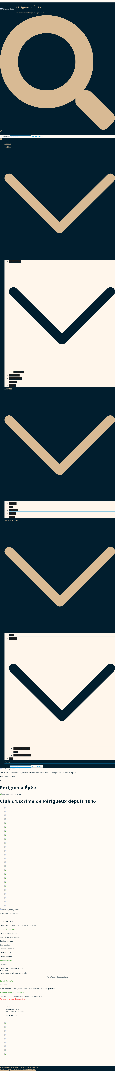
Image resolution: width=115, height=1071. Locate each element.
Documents (18, 372)
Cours (11, 635)
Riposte (12, 513)
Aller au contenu (6, 1)
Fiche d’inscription (21, 748)
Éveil (11, 507)
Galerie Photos (15, 378)
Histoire (12, 385)
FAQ (11, 758)
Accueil (7, 143)
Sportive (13, 503)
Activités (8, 389)
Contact (7, 762)
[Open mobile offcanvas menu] (4, 134)
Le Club (7, 147)
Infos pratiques (11, 520)
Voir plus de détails (11, 1019)
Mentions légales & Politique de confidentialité (18, 1070)
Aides (15, 752)
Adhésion (13, 638)
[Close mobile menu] (1, 139)
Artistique (13, 510)
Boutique (13, 382)
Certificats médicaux (22, 755)
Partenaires (14, 375)
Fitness (12, 517)
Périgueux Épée (28, 7)
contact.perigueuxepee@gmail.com (15, 781)
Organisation (15, 261)
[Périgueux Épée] (7, 9)
